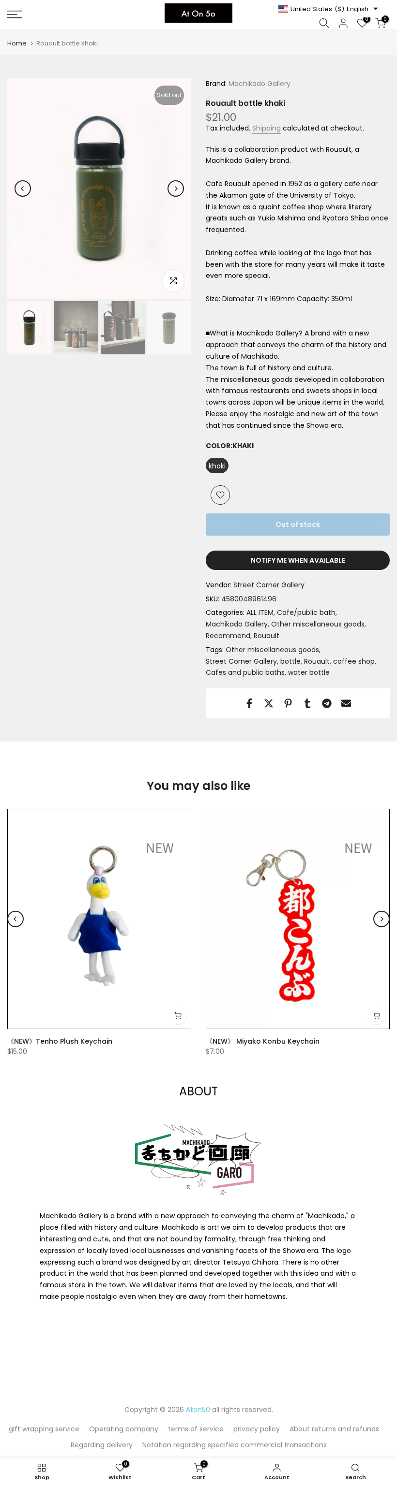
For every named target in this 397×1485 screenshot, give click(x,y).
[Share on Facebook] (249, 703)
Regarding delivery (102, 1445)
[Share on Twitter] (269, 703)
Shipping (266, 128)
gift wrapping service (44, 1429)
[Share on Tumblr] (307, 703)
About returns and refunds (334, 1429)
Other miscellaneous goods (318, 624)
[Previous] (23, 188)
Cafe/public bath (306, 612)
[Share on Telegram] (327, 703)
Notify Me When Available (298, 560)
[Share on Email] (346, 703)
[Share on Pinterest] (288, 703)
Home (17, 43)
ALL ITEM (260, 612)
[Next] (176, 188)
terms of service (196, 1429)
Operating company (123, 1429)
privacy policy (256, 1429)
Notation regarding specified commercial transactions (234, 1445)
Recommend (228, 636)
